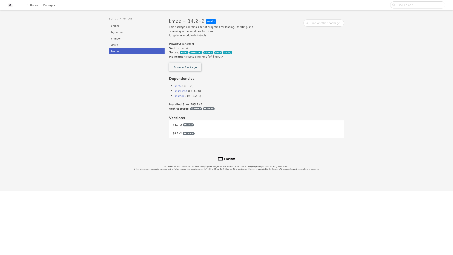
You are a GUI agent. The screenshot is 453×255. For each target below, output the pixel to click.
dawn (114, 45)
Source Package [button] (185, 67)
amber (115, 26)
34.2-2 (183, 125)
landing (115, 51)
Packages (49, 5)
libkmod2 (180, 96)
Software (33, 5)
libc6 (177, 86)
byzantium (117, 32)
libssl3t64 (180, 91)
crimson (116, 38)
